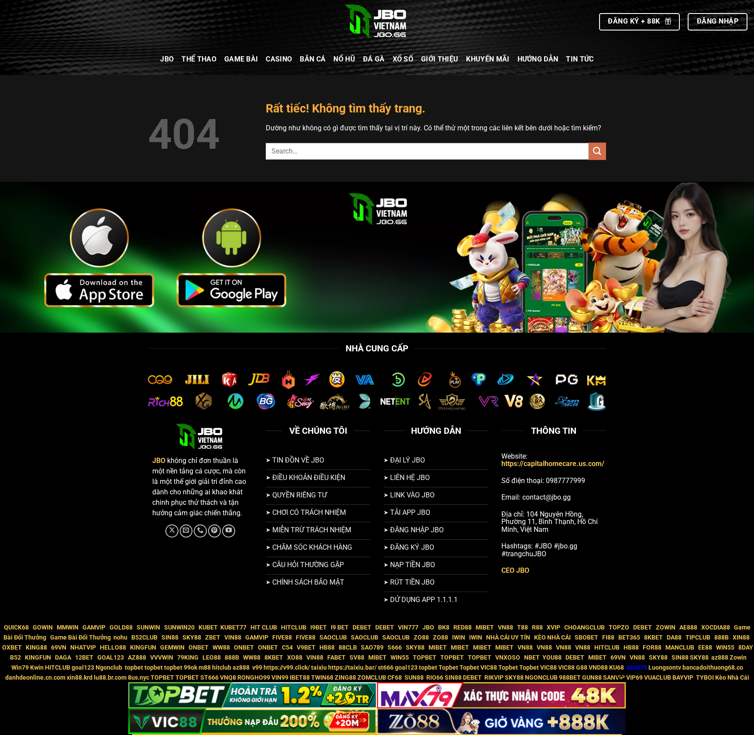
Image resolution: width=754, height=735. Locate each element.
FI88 (608, 637)
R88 (537, 627)
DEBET (362, 627)
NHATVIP (83, 647)
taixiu (319, 667)
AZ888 (137, 657)
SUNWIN (148, 627)
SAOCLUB (333, 637)
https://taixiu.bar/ (352, 667)
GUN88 (592, 677)
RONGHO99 (253, 677)
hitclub (221, 667)
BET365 (629, 637)
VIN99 (279, 677)
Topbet (448, 667)
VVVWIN (161, 657)
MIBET (485, 627)
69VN (58, 647)
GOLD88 (121, 627)
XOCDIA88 (715, 627)
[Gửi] (597, 151)
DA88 (674, 637)
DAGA (63, 657)
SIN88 (169, 637)
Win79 (20, 667)
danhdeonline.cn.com (35, 677)
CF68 (395, 677)
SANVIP (614, 677)
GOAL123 (110, 657)
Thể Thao (199, 59)
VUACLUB (657, 677)
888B (721, 637)
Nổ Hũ (344, 59)
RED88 (462, 627)
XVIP (553, 627)
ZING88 (345, 677)
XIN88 (741, 637)
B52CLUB (144, 637)
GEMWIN (172, 647)
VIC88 (488, 667)
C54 (287, 647)
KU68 (616, 667)
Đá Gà (374, 59)
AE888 (688, 627)
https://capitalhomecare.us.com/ (552, 463)
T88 (522, 627)
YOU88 (552, 657)
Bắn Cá (313, 59)
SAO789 (372, 647)
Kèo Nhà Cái (732, 677)
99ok (190, 667)
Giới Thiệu (439, 59)
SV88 (357, 657)
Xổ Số (403, 59)
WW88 (221, 647)
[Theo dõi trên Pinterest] (214, 531)
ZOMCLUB (371, 677)
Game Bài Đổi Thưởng (80, 637)
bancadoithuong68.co (712, 667)
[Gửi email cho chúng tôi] (186, 531)
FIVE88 (282, 637)
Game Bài (241, 59)
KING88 (36, 647)
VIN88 (232, 637)
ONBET (198, 647)
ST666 (209, 677)
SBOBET (586, 637)
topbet (134, 667)
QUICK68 (16, 627)
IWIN (458, 637)
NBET (532, 657)
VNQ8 (228, 677)
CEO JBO (515, 570)
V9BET (306, 647)
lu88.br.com (110, 677)
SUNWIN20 (179, 627)
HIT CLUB (263, 627)
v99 (257, 667)
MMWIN (68, 627)
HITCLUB (293, 627)
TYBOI (705, 677)
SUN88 (414, 677)
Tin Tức (579, 59)
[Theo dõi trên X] (171, 531)
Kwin (37, 667)
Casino (279, 59)
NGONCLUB (541, 677)
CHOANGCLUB (584, 627)
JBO (167, 59)
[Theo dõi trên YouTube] (228, 531)
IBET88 (300, 677)
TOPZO (619, 627)
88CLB (348, 647)
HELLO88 (113, 647)
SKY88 (191, 637)
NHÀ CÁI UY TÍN (508, 637)
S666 (394, 647)
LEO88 (211, 657)
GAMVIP (94, 627)
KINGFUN (143, 647)
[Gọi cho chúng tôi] (200, 531)
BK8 (443, 627)
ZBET (212, 637)
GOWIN (43, 627)
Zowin (738, 657)
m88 (205, 667)
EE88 (705, 647)
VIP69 (634, 677)
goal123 (83, 667)
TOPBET (424, 657)
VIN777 (408, 627)
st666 (386, 667)
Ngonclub (109, 667)
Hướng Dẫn (538, 59)
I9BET (318, 627)
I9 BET (340, 627)
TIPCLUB (697, 637)
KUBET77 (233, 627)
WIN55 (725, 647)
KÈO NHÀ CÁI (552, 637)
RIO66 (434, 677)
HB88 (327, 647)
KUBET (208, 627)
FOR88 (652, 647)
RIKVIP (494, 677)
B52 (15, 657)
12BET (84, 657)
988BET (570, 677)
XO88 (294, 657)
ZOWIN (665, 627)
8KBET (653, 637)
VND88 (598, 667)
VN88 (505, 627)
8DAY (745, 647)
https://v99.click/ (287, 667)
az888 (719, 657)
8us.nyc (138, 677)
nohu (120, 637)
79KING (188, 657)
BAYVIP (683, 677)
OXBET (12, 647)
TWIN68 (322, 677)
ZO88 (421, 637)
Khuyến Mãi (487, 59)
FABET (336, 657)
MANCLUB (679, 647)
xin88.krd (80, 677)
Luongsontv (664, 667)
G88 (581, 667)
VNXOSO (507, 657)
